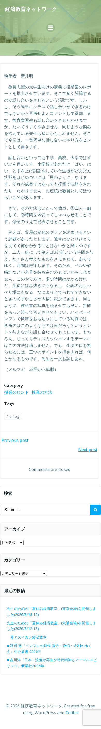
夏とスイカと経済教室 (32, 637)
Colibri (72, 712)
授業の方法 (42, 392)
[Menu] (50, 27)
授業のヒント (16, 392)
